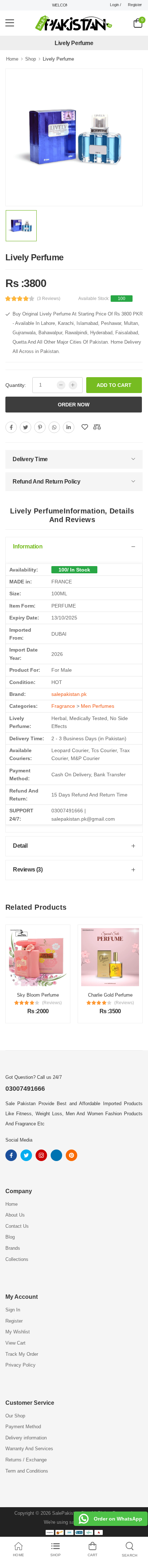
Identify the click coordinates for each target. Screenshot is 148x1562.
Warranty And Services (29, 1448)
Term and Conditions (26, 1471)
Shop (30, 59)
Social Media (18, 1140)
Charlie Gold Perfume (52, 995)
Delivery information (26, 1437)
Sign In (12, 1309)
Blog (10, 1237)
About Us (15, 1215)
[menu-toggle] (9, 23)
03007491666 (25, 1088)
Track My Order (21, 1354)
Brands (12, 1248)
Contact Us (17, 1226)
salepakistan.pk (69, 694)
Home (12, 59)
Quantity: (15, 385)
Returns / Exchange (26, 1459)
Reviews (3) (28, 869)
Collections (16, 1259)
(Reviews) (66, 1003)
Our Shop (15, 1415)
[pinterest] (40, 427)
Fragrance (63, 706)
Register (135, 5)
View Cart (15, 1343)
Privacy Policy (20, 1365)
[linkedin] (68, 427)
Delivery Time (30, 459)
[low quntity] (61, 385)
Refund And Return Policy (46, 481)
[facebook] (11, 427)
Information (28, 546)
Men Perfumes (97, 706)
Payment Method (23, 1426)
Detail (20, 846)
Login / (115, 5)
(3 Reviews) (48, 298)
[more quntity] (73, 385)
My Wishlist (17, 1331)
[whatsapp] (54, 427)
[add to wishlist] (85, 427)
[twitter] (25, 427)
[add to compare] (97, 427)
